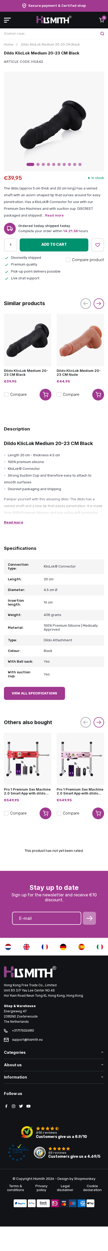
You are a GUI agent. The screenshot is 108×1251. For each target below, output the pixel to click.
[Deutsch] (63, 947)
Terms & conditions (15, 1188)
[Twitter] (21, 1107)
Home (8, 44)
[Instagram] (13, 1107)
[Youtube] (28, 1107)
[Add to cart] (45, 394)
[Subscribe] (89, 918)
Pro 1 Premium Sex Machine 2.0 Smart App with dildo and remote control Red (27, 791)
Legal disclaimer (65, 1188)
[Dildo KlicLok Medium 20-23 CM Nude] (80, 340)
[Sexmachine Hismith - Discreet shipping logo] (53, 22)
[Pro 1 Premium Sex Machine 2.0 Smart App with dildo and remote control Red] (27, 759)
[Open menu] (7, 20)
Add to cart (54, 244)
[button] (30, 164)
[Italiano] (100, 947)
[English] (26, 947)
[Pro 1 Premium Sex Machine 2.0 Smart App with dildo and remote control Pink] (80, 759)
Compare (18, 394)
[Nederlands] (8, 947)
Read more (54, 215)
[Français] (44, 947)
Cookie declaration (92, 1188)
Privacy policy (41, 1188)
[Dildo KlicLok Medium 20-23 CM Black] (27, 340)
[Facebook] (6, 1107)
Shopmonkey (84, 1179)
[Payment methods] (20, 1203)
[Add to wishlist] (97, 244)
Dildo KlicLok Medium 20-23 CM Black (26, 373)
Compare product (88, 259)
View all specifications (34, 693)
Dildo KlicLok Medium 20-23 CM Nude (79, 373)
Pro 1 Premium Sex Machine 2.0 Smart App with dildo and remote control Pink (80, 791)
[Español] (81, 947)
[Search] (102, 33)
